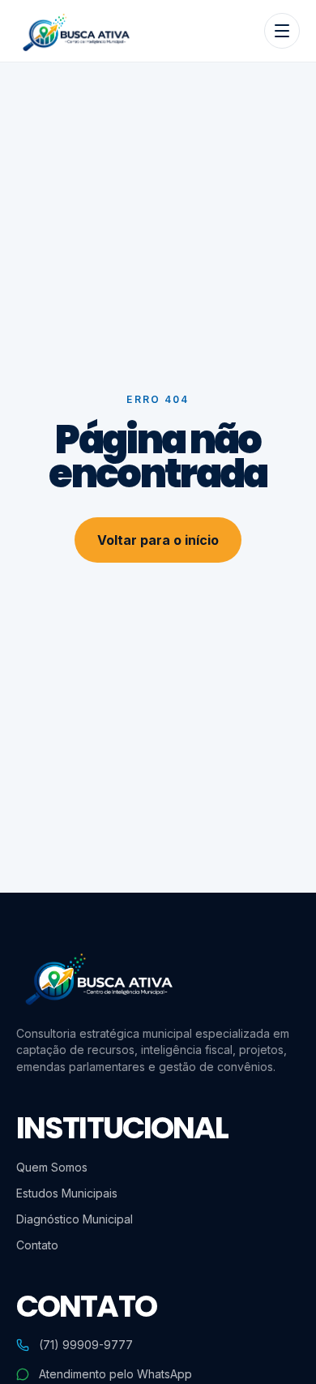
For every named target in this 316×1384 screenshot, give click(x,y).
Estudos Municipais (66, 1193)
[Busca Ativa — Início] (75, 30)
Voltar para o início (158, 540)
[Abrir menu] (282, 31)
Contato (37, 1245)
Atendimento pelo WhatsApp (115, 1374)
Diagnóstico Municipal (74, 1219)
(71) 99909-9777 (86, 1345)
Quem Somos (52, 1167)
